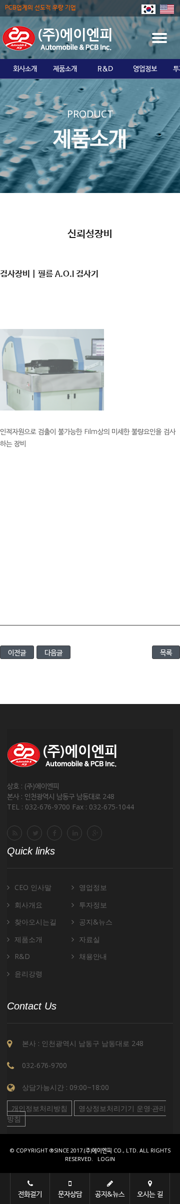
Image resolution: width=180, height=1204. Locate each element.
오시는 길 (150, 1193)
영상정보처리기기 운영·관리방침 (86, 1114)
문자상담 (70, 1193)
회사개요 (28, 905)
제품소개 (65, 69)
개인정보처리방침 (40, 1108)
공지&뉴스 (95, 921)
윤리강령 (28, 973)
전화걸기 (30, 1193)
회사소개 (25, 69)
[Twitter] (36, 833)
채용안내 (93, 956)
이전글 (17, 652)
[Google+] (96, 833)
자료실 (89, 939)
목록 (166, 652)
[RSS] (16, 833)
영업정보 (145, 69)
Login (106, 1158)
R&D (105, 69)
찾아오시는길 (35, 921)
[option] (25, 69)
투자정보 (93, 905)
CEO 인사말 (33, 887)
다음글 (53, 652)
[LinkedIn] (76, 833)
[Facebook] (56, 833)
